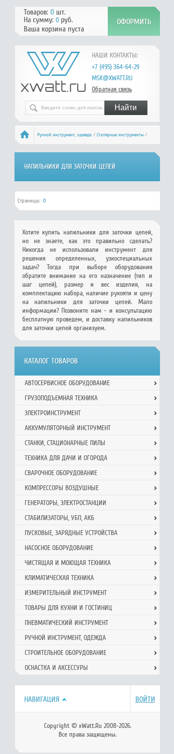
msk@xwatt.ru (112, 78)
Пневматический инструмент (66, 623)
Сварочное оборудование (61, 473)
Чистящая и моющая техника (68, 563)
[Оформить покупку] (134, 21)
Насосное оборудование (59, 548)
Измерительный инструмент (66, 593)
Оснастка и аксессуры (56, 668)
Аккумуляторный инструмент (68, 428)
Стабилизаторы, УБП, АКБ (59, 518)
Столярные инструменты (120, 135)
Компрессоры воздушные (62, 488)
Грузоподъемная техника (61, 398)
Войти (145, 699)
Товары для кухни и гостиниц (68, 608)
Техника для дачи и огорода (66, 458)
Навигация (41, 699)
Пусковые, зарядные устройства (71, 533)
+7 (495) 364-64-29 (115, 67)
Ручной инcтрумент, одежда (64, 135)
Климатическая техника (59, 578)
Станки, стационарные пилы (65, 443)
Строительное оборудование (65, 653)
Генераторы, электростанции (65, 503)
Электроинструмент (53, 413)
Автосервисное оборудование (67, 383)
